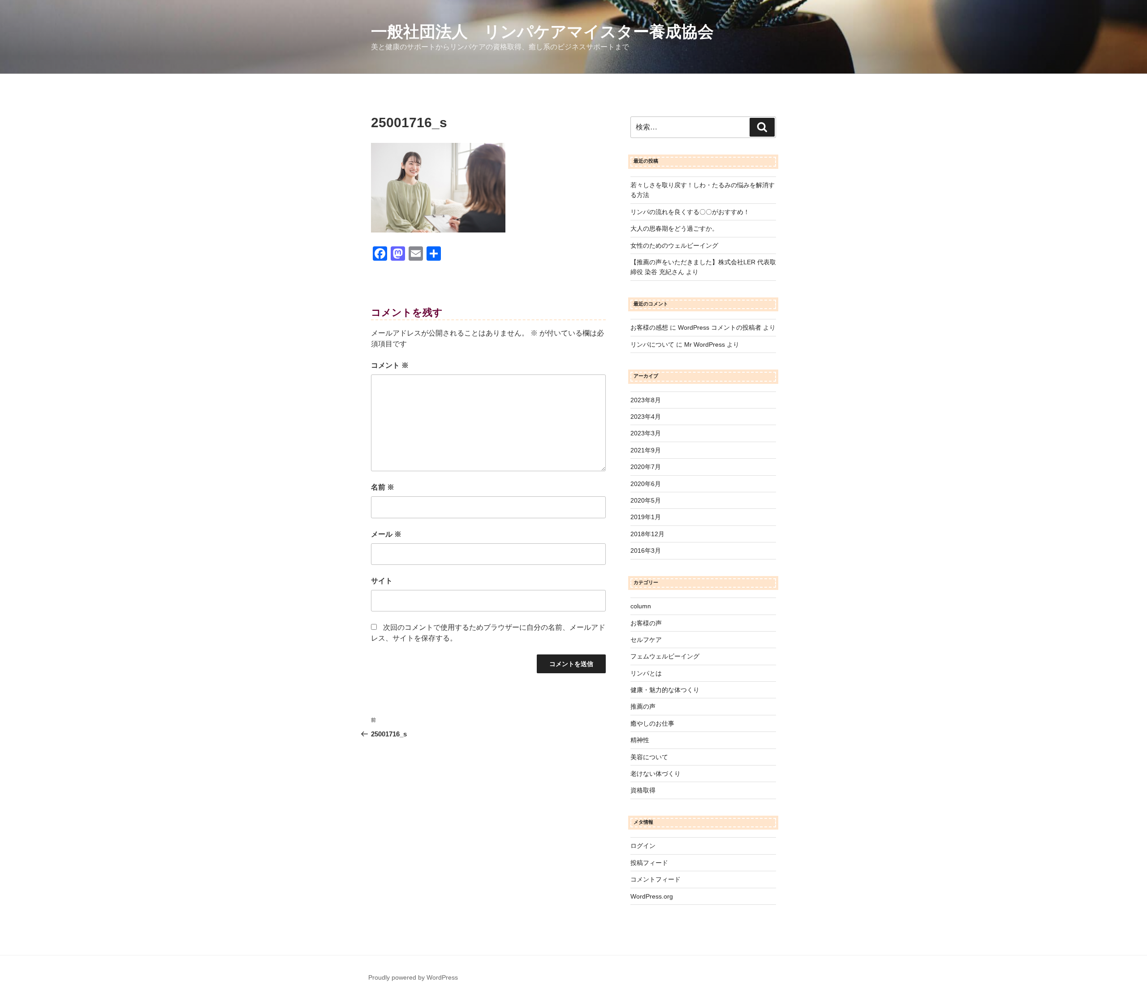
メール (386, 534)
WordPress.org (651, 896)
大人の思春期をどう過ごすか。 (674, 228)
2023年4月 (645, 416)
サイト (381, 581)
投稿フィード (649, 862)
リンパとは (646, 673)
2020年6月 (645, 483)
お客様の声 (646, 623)
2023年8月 (645, 400)
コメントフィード (655, 879)
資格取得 (642, 790)
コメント (390, 365)
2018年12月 (647, 534)
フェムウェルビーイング (664, 656)
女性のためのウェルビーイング (674, 245)
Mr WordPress (704, 344)
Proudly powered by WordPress (413, 977)
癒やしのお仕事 (652, 723)
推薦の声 (642, 706)
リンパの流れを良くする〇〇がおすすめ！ (690, 211)
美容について (649, 757)
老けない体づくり (655, 773)
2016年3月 (645, 550)
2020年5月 (645, 500)
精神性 (639, 740)
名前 (382, 487)
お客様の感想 (649, 327)
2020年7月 (645, 466)
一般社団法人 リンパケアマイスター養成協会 (542, 31)
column (640, 606)
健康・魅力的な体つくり (664, 689)
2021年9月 (645, 450)
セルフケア (646, 639)
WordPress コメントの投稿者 (719, 327)
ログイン (642, 845)
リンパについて (652, 344)
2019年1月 (645, 517)
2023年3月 (645, 433)
